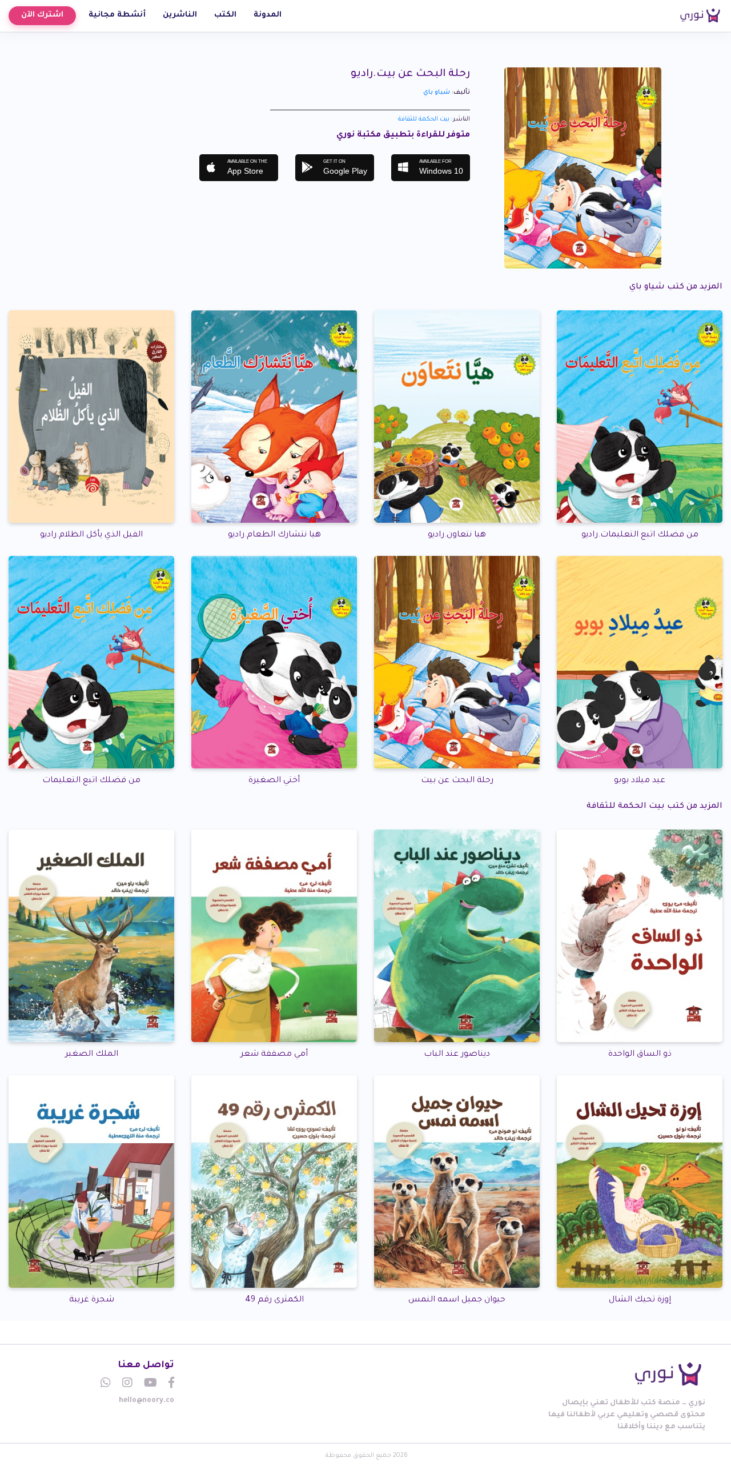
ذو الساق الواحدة (640, 1054)
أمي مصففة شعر (274, 1054)
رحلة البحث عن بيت (457, 781)
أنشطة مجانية (117, 15)
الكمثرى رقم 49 (274, 1300)
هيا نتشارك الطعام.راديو (274, 535)
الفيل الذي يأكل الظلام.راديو (91, 535)
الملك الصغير (91, 1054)
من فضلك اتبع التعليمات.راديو (639, 535)
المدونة (268, 15)
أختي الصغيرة (274, 781)
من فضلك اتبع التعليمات (91, 781)
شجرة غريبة (91, 1300)
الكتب (225, 15)
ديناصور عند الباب (457, 1054)
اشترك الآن (42, 15)
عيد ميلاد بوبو (639, 781)
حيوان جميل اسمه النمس (456, 1300)
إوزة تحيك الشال (640, 1300)
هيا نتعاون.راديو (457, 535)
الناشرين (180, 15)
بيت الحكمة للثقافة (423, 119)
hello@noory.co (146, 1401)
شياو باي (436, 92)
